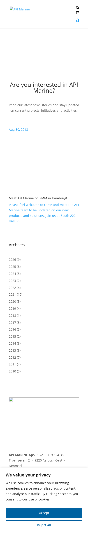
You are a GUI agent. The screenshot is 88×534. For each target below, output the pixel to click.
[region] (44, 501)
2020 (12, 301)
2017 (12, 322)
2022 (12, 287)
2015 (12, 336)
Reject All (44, 525)
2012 (12, 357)
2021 (12, 294)
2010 (12, 371)
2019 (12, 308)
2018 (12, 315)
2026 (12, 259)
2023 (12, 280)
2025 (12, 266)
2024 (12, 273)
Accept (44, 513)
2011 (12, 364)
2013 (12, 350)
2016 (12, 329)
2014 (12, 343)
